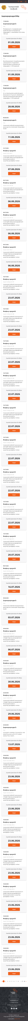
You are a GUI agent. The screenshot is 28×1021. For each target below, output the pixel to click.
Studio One (17, 1018)
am (21, 1)
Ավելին (14, 46)
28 (24, 981)
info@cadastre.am (14, 1000)
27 (22, 981)
